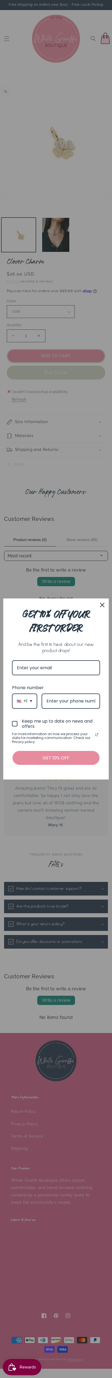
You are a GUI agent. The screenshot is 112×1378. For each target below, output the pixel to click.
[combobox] (24, 700)
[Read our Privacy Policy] (97, 734)
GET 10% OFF (56, 758)
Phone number (28, 688)
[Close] (102, 605)
